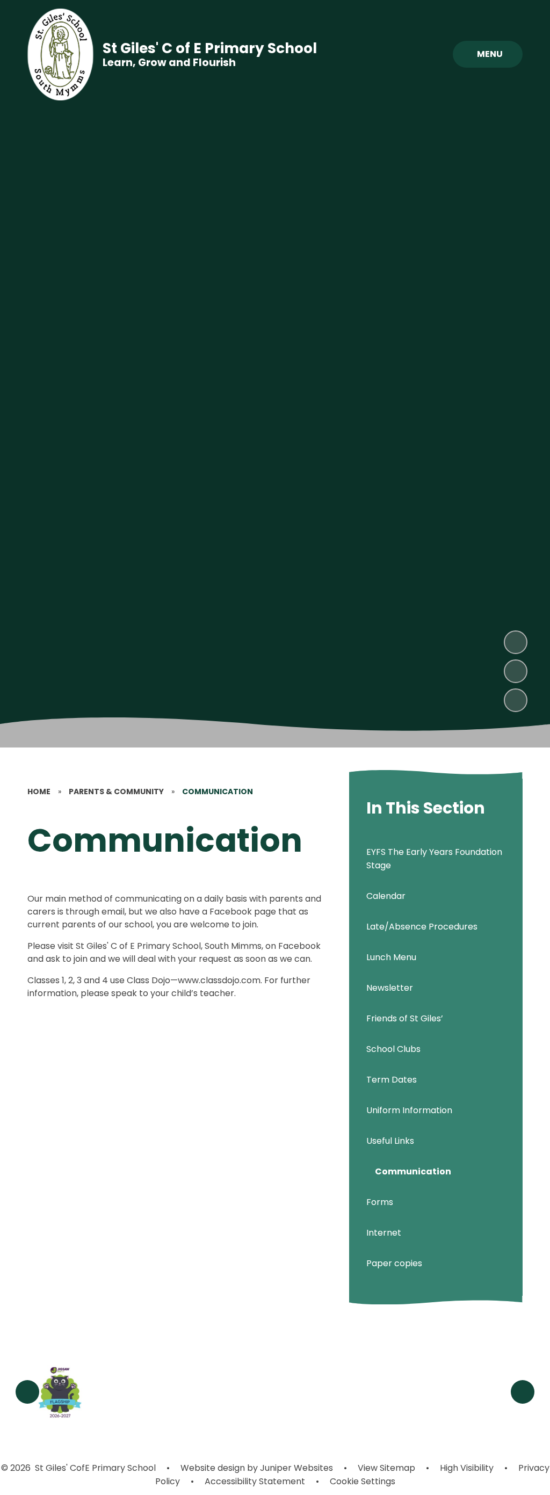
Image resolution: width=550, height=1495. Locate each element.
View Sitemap (386, 1468)
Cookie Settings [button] (362, 1481)
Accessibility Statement (255, 1481)
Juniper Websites (295, 1468)
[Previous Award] (27, 1392)
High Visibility (467, 1468)
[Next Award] (522, 1392)
